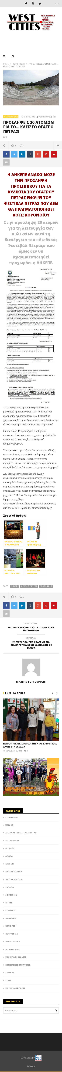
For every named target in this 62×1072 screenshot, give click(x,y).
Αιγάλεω (10, 848)
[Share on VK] (54, 154)
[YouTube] (33, 3)
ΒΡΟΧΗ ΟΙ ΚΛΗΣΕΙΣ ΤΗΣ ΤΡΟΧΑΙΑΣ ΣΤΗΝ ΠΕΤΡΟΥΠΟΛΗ (31, 627)
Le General (11, 817)
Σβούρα (9, 972)
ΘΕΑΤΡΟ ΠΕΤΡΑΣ (29, 586)
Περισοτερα (58, 145)
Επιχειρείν (11, 895)
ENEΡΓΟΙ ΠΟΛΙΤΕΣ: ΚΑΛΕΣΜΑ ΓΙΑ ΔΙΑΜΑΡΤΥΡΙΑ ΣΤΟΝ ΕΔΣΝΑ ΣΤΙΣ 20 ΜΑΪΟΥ (31, 643)
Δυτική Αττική (13, 879)
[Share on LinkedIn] (22, 154)
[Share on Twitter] (14, 154)
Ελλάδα (9, 887)
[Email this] (6, 162)
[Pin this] (46, 154)
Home (5, 64)
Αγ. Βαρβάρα (12, 840)
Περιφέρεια (11, 934)
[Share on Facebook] (6, 154)
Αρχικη (31, 1066)
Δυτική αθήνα (13, 871)
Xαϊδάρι (9, 825)
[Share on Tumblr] (30, 154)
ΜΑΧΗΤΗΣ (10, 918)
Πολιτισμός (12, 949)
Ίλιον (8, 903)
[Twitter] (40, 3)
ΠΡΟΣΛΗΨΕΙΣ (46, 586)
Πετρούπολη (19, 64)
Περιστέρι (10, 926)
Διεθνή (9, 864)
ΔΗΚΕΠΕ (15, 586)
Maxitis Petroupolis (47, 117)
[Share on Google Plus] (38, 154)
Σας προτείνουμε (15, 957)
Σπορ (8, 980)
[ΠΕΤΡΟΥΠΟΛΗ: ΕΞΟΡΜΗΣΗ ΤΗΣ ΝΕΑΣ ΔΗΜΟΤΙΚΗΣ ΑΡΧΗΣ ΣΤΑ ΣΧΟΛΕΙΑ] (31, 719)
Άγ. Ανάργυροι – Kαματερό (21, 832)
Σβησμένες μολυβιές (18, 965)
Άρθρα (9, 856)
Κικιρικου (11, 910)
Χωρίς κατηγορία (15, 988)
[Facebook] (25, 3)
